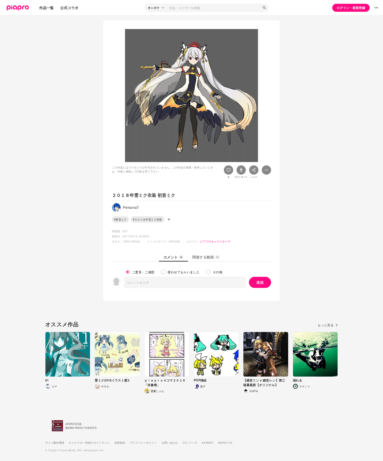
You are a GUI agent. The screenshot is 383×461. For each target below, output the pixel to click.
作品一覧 (46, 7)
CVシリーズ (189, 443)
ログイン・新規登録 (351, 7)
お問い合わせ (170, 443)
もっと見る (326, 325)
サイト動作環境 (54, 443)
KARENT (207, 443)
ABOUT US (225, 443)
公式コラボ (69, 7)
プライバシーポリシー (143, 443)
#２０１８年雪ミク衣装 (147, 219)
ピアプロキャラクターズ (215, 241)
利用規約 (119, 443)
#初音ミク (120, 219)
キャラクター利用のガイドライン (89, 443)
